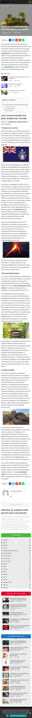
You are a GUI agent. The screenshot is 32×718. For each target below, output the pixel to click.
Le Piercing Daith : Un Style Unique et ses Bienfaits (17, 661)
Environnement (7, 556)
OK (7, 715)
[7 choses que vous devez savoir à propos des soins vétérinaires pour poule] (6, 681)
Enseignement (7, 553)
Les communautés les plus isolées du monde (15, 104)
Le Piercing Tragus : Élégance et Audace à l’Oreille (19, 667)
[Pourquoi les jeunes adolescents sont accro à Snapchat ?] (4, 78)
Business (5, 545)
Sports (5, 577)
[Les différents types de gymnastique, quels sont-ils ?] (6, 614)
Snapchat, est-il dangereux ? (15, 84)
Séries (4, 571)
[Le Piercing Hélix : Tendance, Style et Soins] (6, 655)
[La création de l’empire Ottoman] (4, 92)
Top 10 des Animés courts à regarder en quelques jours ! (18, 599)
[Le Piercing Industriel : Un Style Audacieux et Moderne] (6, 649)
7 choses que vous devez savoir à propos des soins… (19, 680)
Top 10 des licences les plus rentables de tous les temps (18, 605)
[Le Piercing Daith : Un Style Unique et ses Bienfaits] (6, 662)
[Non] (30, 713)
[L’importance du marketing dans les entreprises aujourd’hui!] (6, 620)
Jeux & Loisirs (6, 561)
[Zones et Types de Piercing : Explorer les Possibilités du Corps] (6, 642)
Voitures (5, 585)
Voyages (5, 587)
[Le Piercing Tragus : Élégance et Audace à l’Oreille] (6, 668)
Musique (5, 569)
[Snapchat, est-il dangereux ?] (4, 85)
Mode (4, 566)
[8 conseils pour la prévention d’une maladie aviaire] (6, 701)
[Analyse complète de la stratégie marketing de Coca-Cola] (6, 627)
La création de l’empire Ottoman (16, 90)
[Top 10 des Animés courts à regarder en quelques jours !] (6, 600)
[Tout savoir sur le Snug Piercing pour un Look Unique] (6, 675)
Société (4, 23)
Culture (5, 548)
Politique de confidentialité (18, 715)
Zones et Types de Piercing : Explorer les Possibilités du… (18, 641)
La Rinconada (9, 110)
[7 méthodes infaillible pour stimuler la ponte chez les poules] (6, 688)
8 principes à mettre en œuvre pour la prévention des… (19, 693)
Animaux (5, 540)
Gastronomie (6, 558)
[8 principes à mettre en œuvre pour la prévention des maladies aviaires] (6, 694)
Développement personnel (10, 550)
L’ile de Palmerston (10, 108)
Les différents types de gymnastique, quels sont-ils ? (18, 613)
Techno (5, 579)
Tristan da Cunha (10, 106)
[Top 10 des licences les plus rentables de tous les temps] (6, 606)
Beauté (5, 542)
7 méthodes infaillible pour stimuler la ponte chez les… (18, 687)
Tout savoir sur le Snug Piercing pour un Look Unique (19, 674)
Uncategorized (7, 582)
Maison (5, 564)
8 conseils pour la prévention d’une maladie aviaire (18, 700)
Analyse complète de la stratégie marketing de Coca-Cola (19, 626)
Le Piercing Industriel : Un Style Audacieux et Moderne (19, 648)
